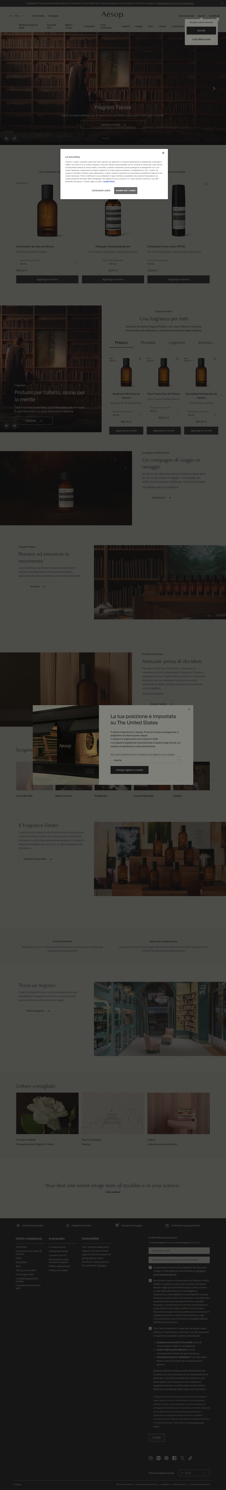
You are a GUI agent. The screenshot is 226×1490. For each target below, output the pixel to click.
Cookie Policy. (109, 181)
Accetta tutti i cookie (126, 190)
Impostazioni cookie (101, 190)
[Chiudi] (163, 153)
